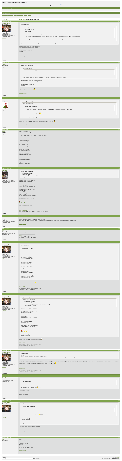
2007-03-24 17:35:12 (6, 375)
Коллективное (10, 15)
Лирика (24, 19)
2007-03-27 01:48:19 (6, 437)
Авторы (29, 15)
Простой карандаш (23, 210)
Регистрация (35, 8)
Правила (26, 8)
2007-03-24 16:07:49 (6, 294)
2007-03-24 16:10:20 (6, 350)
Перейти (4, 457)
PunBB (118, 457)
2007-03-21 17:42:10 (6, 21)
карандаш (4, 170)
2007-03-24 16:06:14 (6, 242)
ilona (3, 218)
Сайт (3, 8)
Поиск (30, 8)
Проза (15, 15)
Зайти (41, 8)
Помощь (45, 8)
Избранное (4, 15)
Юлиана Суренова (22, 93)
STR (3, 230)
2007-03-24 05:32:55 (6, 168)
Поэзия (25, 15)
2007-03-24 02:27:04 (6, 129)
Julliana (4, 64)
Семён (20, 235)
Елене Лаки (5, 100)
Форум (7, 8)
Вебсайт (4, 37)
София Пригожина (22, 224)
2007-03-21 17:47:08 (6, 62)
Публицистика (20, 15)
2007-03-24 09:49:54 (6, 228)
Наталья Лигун (6, 23)
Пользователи (20, 8)
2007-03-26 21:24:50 (6, 400)
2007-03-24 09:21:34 (6, 216)
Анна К (4, 131)
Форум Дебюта (13, 8)
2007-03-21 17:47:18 (6, 98)
